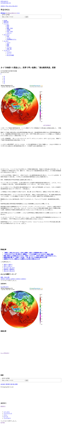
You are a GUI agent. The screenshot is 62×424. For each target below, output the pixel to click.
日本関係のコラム (11, 39)
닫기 (18, 13)
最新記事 (6, 22)
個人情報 (15, 384)
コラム (8, 37)
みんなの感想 (10, 55)
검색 (27, 16)
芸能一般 (9, 49)
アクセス (9, 52)
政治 (8, 25)
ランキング (7, 50)
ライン (5, 415)
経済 (8, 26)
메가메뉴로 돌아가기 (11, 13)
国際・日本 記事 (5, 277)
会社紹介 (3, 384)
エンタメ (6, 41)
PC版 (11, 384)
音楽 (8, 44)
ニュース (6, 23)
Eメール (6, 416)
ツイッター (7, 411)
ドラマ (8, 42)
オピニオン (7, 34)
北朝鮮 (8, 30)
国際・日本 (10, 28)
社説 (8, 36)
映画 (8, 45)
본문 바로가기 (4, 1)
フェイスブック (8, 413)
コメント (9, 53)
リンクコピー (7, 418)
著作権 (7, 384)
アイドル (9, 47)
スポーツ (9, 33)
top (1, 422)
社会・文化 (10, 31)
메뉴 (3, 422)
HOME (5, 20)
